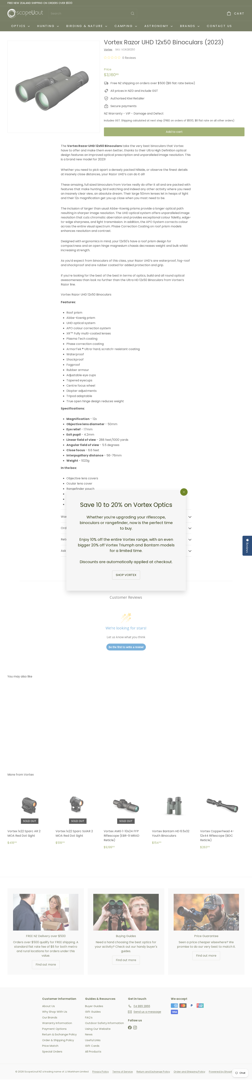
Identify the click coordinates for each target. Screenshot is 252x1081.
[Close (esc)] (184, 492)
